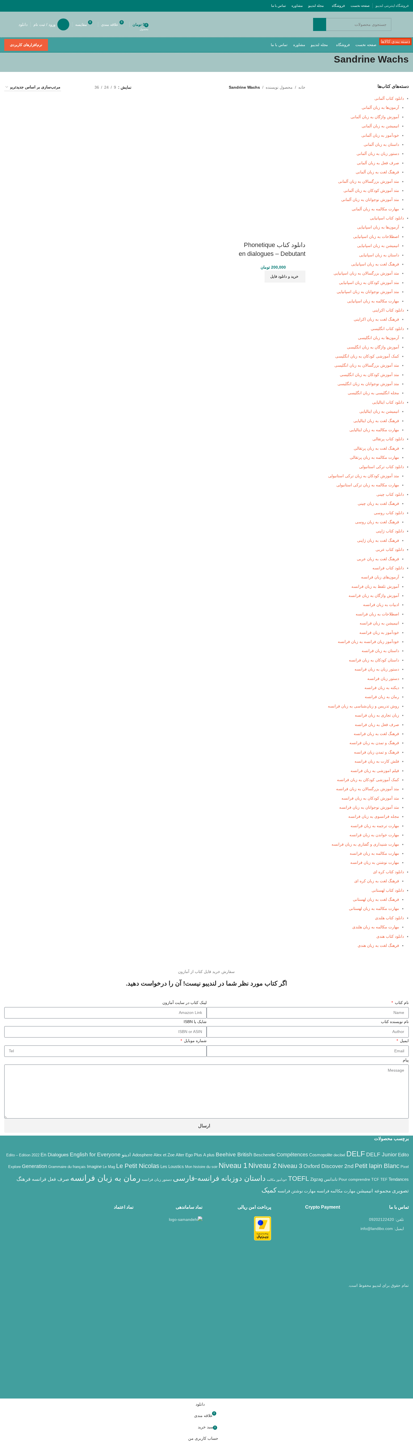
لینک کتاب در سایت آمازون (184, 1002)
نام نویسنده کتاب (395, 1021)
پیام (406, 1060)
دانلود (23, 24)
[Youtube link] (29, 5)
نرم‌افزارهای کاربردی (26, 45)
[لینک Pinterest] (22, 5)
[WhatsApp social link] (14, 5)
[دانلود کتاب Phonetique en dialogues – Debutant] (276, 128)
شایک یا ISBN (195, 1021)
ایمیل (404, 1040)
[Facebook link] (50, 5)
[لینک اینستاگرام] (36, 5)
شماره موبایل (195, 1040)
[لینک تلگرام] (7, 5)
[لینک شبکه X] (43, 5)
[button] (285, 277)
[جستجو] (319, 24)
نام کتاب (401, 1002)
